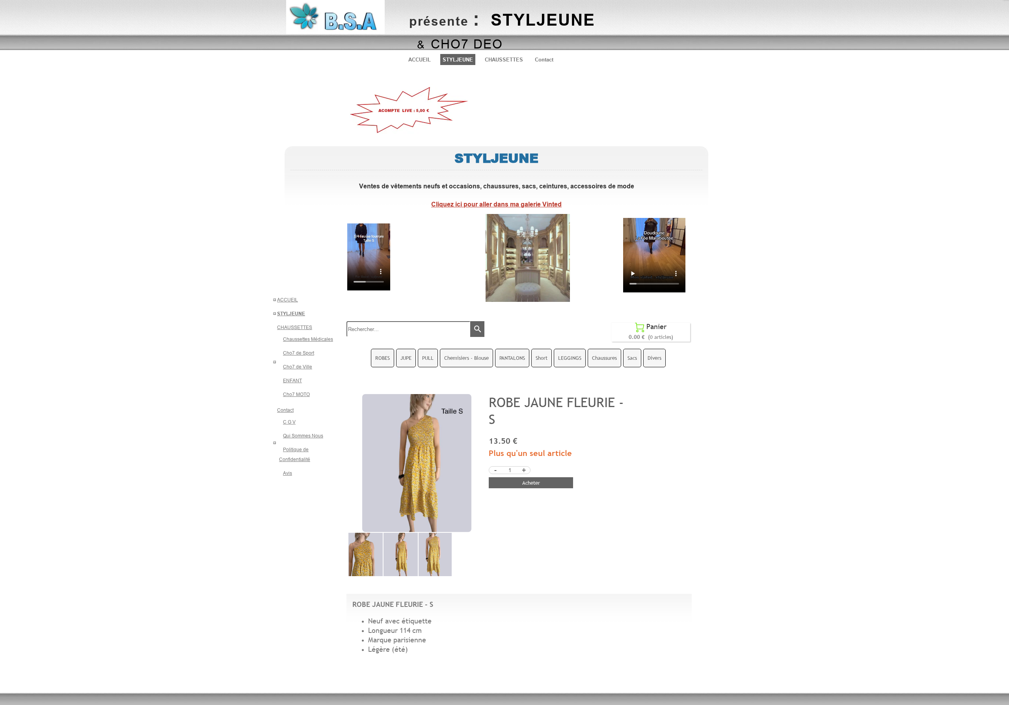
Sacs (632, 357)
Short (541, 357)
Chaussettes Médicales (308, 339)
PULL (428, 357)
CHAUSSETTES (504, 59)
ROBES (382, 357)
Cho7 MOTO (296, 394)
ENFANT (292, 380)
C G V (289, 422)
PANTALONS (512, 357)
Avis (287, 473)
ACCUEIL (419, 59)
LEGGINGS (569, 357)
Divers (654, 357)
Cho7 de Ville (297, 367)
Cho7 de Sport (298, 353)
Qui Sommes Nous (303, 436)
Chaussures (604, 357)
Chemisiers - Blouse (466, 357)
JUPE (405, 357)
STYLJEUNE (458, 59)
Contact (544, 59)
